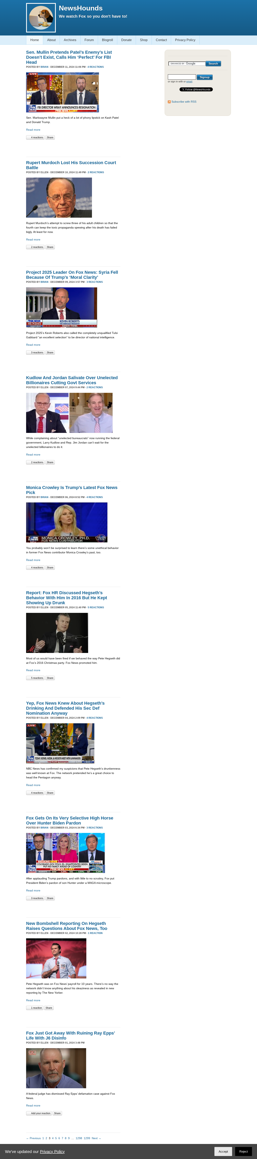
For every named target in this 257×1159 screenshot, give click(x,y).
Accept (223, 1151)
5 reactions (96, 607)
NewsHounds (81, 8)
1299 (87, 1138)
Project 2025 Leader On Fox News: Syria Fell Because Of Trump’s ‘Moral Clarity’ (72, 275)
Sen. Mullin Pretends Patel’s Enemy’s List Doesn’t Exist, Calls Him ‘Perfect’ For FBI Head (69, 57)
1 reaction (95, 933)
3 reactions (95, 282)
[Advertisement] (73, 148)
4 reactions (96, 67)
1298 (79, 1138)
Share (50, 137)
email (189, 81)
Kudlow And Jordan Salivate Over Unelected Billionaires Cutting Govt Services (72, 380)
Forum (89, 40)
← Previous (33, 1138)
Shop (144, 40)
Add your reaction (40, 1113)
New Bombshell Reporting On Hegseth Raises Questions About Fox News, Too (66, 926)
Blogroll (107, 40)
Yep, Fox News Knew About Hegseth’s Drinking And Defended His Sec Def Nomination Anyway (65, 708)
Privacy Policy (185, 40)
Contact (161, 40)
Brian (44, 67)
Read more (33, 129)
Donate (126, 40)
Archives (70, 40)
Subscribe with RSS (183, 101)
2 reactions (96, 172)
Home (34, 40)
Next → (96, 1138)
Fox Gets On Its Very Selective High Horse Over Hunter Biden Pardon (69, 820)
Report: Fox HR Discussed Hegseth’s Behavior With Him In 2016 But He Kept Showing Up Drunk (66, 597)
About (51, 40)
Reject (243, 1151)
